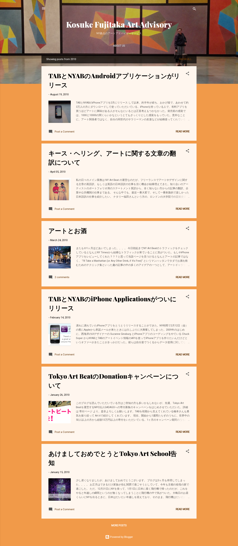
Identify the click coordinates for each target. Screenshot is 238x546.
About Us (119, 45)
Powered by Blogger (121, 536)
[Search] (194, 9)
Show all (185, 59)
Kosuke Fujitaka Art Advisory (119, 24)
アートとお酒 (67, 230)
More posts (119, 525)
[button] (187, 74)
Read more (183, 131)
